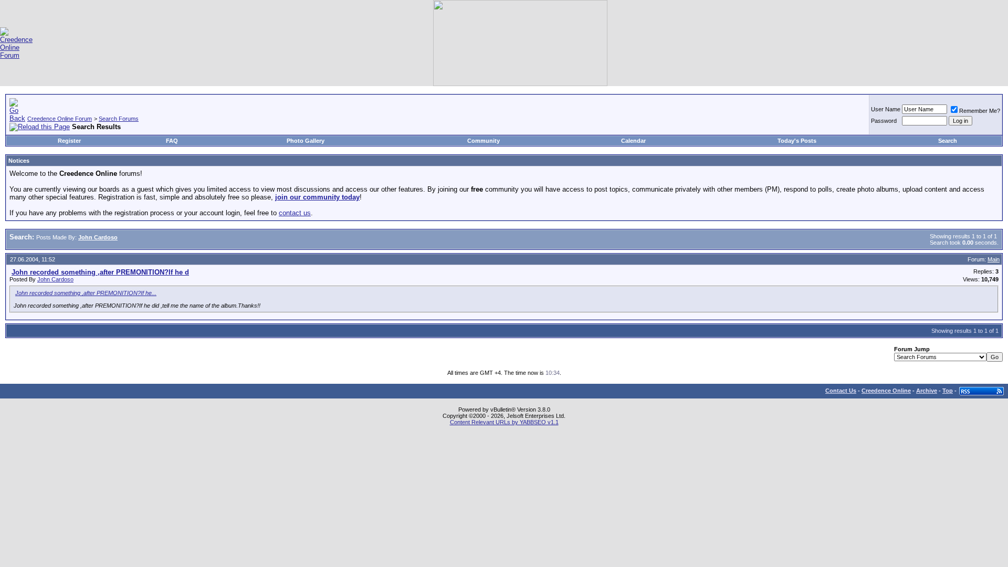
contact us (295, 213)
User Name (885, 109)
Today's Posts (797, 141)
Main (994, 259)
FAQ (172, 141)
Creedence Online (886, 390)
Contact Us (840, 390)
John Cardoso (55, 279)
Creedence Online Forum (59, 119)
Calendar (633, 141)
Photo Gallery (305, 141)
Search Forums (119, 119)
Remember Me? (979, 111)
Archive (926, 390)
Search (947, 141)
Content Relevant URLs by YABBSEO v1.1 (504, 422)
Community (483, 141)
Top (947, 390)
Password (884, 121)
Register (69, 141)
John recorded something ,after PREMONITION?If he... (85, 293)
